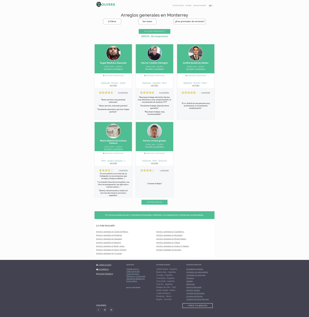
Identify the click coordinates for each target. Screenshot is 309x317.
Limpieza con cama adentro (197, 272)
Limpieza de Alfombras (195, 293)
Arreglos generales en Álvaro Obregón (111, 250)
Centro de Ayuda (133, 271)
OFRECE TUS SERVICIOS (197, 306)
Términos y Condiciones (135, 276)
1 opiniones (205, 93)
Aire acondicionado (194, 287)
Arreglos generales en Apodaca (168, 250)
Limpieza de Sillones (194, 296)
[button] (210, 5)
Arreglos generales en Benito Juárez (110, 246)
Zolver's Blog (131, 281)
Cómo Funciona (132, 274)
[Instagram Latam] (111, 310)
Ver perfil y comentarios (113, 69)
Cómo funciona (178, 5)
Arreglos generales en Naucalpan (169, 235)
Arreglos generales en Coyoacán (109, 253)
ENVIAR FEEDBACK (105, 274)
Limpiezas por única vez (195, 275)
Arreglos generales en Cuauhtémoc (170, 232)
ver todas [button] (113, 85)
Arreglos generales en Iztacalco (108, 243)
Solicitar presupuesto (154, 31)
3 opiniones (123, 170)
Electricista (190, 284)
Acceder (189, 5)
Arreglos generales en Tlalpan (168, 243)
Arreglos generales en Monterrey (109, 235)
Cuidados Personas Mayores (197, 299)
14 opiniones (164, 93)
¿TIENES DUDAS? (104, 265)
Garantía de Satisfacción (135, 279)
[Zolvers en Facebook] (98, 310)
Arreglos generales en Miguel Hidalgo (171, 239)
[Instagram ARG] (105, 310)
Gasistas (189, 281)
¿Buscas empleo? (199, 5)
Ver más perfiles (154, 202)
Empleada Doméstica (194, 269)
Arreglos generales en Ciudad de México (112, 232)
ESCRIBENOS (103, 269)
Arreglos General (193, 290)
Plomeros (190, 278)
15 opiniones (123, 93)
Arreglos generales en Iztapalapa (109, 239)
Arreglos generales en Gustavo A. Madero (172, 246)
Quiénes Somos (132, 269)
